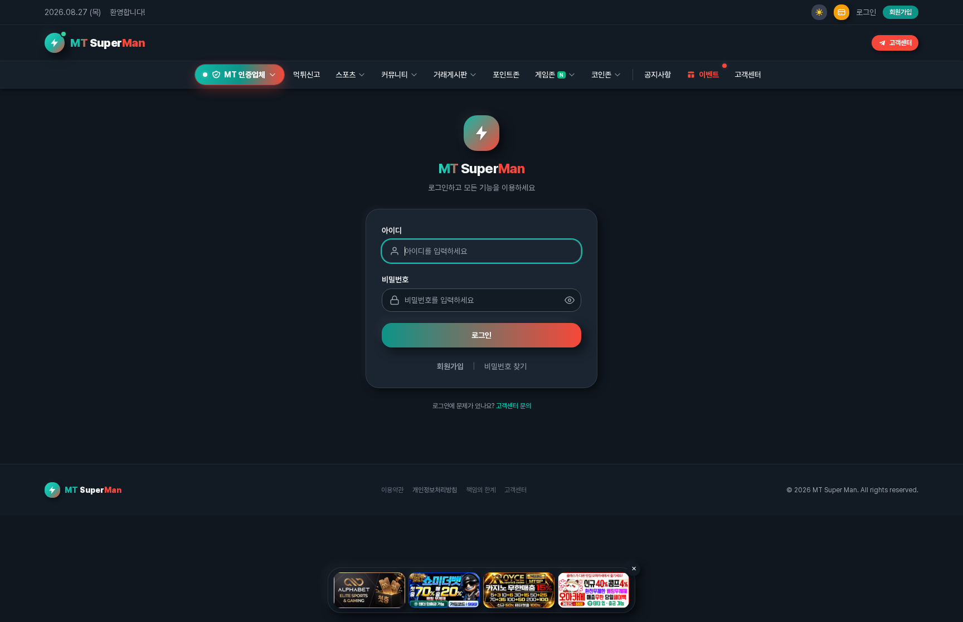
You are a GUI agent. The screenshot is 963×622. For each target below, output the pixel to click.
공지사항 (657, 74)
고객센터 (900, 43)
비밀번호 (395, 279)
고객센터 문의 (513, 406)
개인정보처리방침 (434, 490)
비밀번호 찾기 (505, 366)
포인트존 (506, 74)
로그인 (866, 12)
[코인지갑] (841, 12)
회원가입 (900, 12)
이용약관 (392, 490)
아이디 (392, 230)
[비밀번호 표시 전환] (570, 300)
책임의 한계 (480, 490)
